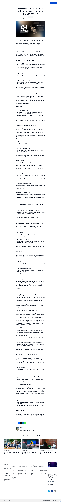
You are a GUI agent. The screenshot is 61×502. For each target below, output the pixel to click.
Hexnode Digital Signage (7, 468)
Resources (13, 469)
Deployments (18, 227)
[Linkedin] (23, 423)
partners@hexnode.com (23, 474)
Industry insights (6, 450)
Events (32, 473)
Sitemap (32, 469)
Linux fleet (21, 67)
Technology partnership (42, 473)
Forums (13, 474)
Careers (32, 474)
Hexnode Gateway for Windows (39, 316)
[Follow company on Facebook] (48, 481)
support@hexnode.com (22, 473)
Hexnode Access (19, 362)
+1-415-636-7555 (22, 470)
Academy (13, 473)
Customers (13, 466)
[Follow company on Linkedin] (52, 481)
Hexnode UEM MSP (6, 471)
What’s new (30, 16)
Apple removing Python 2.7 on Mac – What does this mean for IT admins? (12, 453)
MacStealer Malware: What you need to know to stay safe (48, 453)
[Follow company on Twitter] (50, 481)
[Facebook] (19, 423)
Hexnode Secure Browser (7, 467)
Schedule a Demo (41, 465)
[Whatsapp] (25, 423)
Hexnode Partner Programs (43, 470)
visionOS (30, 133)
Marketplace (14, 477)
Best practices (50, 450)
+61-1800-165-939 (22, 466)
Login (51, 486)
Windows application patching (32, 304)
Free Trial (13, 478)
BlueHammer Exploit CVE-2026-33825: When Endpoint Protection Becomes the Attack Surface (29, 453)
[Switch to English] (60, 501)
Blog (32, 470)
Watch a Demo (41, 466)
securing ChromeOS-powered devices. (22, 103)
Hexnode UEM (6, 464)
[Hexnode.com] (6, 3)
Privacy (9, 500)
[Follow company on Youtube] (53, 481)
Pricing (13, 465)
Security (32, 465)
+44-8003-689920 (22, 465)
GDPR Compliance (34, 466)
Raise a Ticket (41, 469)
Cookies (12, 500)
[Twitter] (21, 423)
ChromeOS (26, 97)
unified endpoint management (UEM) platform (31, 313)
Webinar (13, 470)
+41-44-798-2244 (22, 469)
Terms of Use (6, 500)
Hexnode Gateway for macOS (38, 318)
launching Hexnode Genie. (29, 167)
